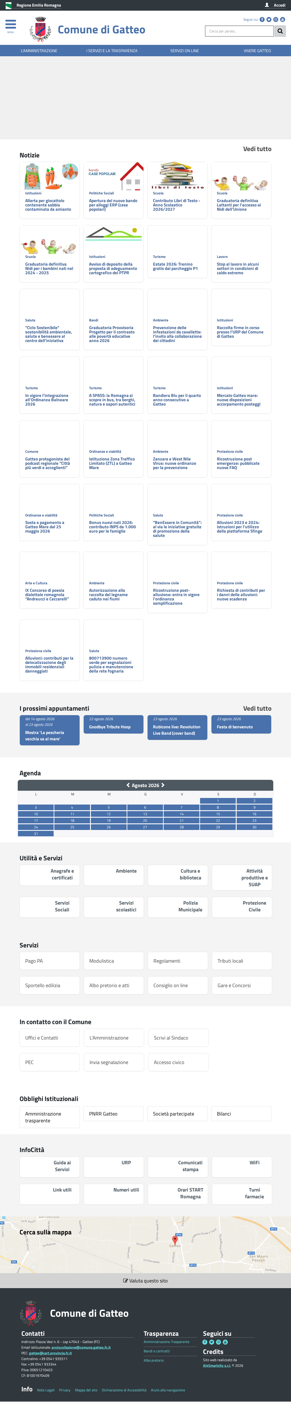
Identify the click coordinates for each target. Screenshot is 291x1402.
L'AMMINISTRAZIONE (39, 50)
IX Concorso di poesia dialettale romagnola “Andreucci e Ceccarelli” (47, 594)
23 (254, 820)
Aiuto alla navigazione (168, 1390)
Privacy (64, 1390)
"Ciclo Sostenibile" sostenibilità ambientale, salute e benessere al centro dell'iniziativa (48, 334)
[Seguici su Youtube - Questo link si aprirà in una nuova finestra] (282, 19)
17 (36, 820)
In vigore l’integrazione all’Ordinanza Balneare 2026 (46, 399)
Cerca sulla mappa (46, 1232)
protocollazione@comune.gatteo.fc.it (81, 1347)
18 (72, 820)
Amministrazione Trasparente (166, 1342)
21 (182, 820)
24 (36, 827)
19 (109, 820)
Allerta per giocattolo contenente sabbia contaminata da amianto (48, 204)
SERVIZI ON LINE (184, 50)
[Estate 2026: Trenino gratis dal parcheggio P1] (177, 247)
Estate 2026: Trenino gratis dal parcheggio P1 (175, 266)
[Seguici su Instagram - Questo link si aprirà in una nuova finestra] (275, 19)
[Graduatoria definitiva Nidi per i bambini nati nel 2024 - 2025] (50, 247)
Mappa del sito (86, 1390)
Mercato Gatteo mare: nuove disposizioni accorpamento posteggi (239, 399)
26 (109, 827)
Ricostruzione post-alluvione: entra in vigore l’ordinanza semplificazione (176, 596)
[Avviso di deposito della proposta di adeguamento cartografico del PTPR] (113, 233)
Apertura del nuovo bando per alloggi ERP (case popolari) (113, 204)
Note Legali (46, 1390)
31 (36, 833)
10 (36, 814)
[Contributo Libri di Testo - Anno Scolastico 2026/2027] (177, 176)
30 (254, 827)
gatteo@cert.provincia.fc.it (50, 1353)
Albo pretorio (154, 1360)
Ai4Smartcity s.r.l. (217, 1365)
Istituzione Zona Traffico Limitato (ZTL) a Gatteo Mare (112, 463)
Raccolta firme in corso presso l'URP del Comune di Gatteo (240, 331)
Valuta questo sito (148, 1280)
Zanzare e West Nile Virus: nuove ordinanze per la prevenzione (174, 463)
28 (182, 827)
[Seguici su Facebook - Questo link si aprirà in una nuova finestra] (262, 19)
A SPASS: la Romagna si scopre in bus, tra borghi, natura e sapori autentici (112, 399)
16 (254, 814)
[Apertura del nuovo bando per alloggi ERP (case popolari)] (113, 181)
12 (109, 814)
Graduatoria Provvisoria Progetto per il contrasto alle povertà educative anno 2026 (112, 334)
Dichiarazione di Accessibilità (124, 1390)
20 (145, 820)
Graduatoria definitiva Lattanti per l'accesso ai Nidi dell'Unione (239, 204)
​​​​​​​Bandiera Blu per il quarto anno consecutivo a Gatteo (177, 399)
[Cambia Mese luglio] (128, 785)
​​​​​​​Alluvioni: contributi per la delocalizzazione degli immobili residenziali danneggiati (49, 664)
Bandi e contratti (157, 1351)
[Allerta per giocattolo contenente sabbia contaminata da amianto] (50, 177)
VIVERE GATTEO (257, 50)
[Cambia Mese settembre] (162, 785)
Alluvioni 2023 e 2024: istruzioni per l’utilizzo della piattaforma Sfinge (239, 526)
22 (218, 820)
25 (72, 827)
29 (218, 827)
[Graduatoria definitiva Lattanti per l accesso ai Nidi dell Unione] (241, 184)
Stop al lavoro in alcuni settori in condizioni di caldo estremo (238, 268)
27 (145, 827)
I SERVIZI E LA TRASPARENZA (112, 50)
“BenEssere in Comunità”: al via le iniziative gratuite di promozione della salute (177, 528)
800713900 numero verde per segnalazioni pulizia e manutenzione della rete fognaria (111, 664)
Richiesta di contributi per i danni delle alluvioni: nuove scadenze (241, 594)
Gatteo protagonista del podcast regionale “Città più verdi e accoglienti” (47, 463)
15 (218, 814)
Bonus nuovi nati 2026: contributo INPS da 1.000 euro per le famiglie (112, 526)
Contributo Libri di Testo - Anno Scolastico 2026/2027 (176, 204)
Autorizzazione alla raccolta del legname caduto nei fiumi (108, 594)
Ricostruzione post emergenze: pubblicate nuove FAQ (238, 463)
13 (145, 814)
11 (72, 814)
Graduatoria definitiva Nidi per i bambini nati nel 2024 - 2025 (49, 268)
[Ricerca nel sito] (280, 31)
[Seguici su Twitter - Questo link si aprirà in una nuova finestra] (268, 19)
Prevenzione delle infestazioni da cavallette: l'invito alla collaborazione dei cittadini (177, 334)
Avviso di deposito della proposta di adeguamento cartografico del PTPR (113, 268)
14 (182, 814)
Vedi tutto (257, 149)
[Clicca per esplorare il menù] (10, 22)
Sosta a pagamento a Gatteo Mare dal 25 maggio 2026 (44, 526)
